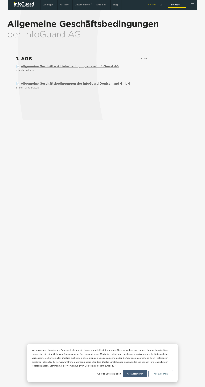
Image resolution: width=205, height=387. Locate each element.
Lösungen (47, 5)
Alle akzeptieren (135, 373)
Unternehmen (82, 5)
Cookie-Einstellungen (109, 373)
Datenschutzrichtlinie (157, 350)
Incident (175, 5)
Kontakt (152, 5)
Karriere (64, 5)
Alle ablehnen (161, 373)
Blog (115, 5)
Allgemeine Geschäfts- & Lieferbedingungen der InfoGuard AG (70, 66)
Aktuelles (101, 5)
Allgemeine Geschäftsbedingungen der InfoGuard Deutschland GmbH (75, 83)
